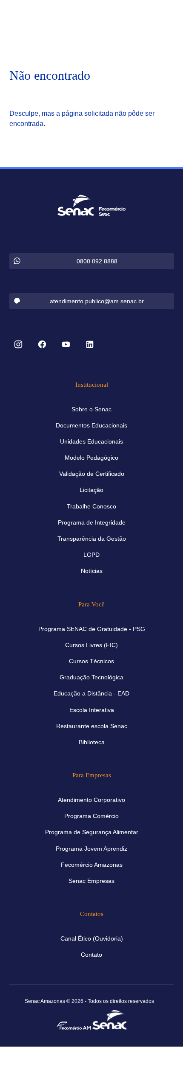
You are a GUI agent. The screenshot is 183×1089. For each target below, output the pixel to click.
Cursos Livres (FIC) (91, 645)
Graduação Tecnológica (91, 677)
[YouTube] (66, 345)
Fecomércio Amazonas (92, 864)
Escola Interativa (91, 709)
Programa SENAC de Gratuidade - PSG (91, 628)
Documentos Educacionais (91, 425)
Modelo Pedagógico (91, 457)
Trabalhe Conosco (91, 506)
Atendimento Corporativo (91, 799)
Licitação (91, 489)
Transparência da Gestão (91, 538)
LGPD (91, 554)
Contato (91, 954)
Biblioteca (92, 742)
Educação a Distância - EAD (91, 693)
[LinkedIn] (89, 345)
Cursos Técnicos (91, 661)
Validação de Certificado (91, 473)
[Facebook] (42, 345)
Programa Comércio (91, 816)
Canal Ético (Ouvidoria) (91, 938)
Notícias (92, 570)
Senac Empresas (91, 880)
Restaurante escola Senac (91, 726)
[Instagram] (18, 345)
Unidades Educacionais (91, 441)
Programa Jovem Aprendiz (91, 848)
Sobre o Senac (91, 409)
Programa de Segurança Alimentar (91, 832)
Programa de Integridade (92, 522)
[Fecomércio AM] (74, 1025)
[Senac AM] (109, 1018)
